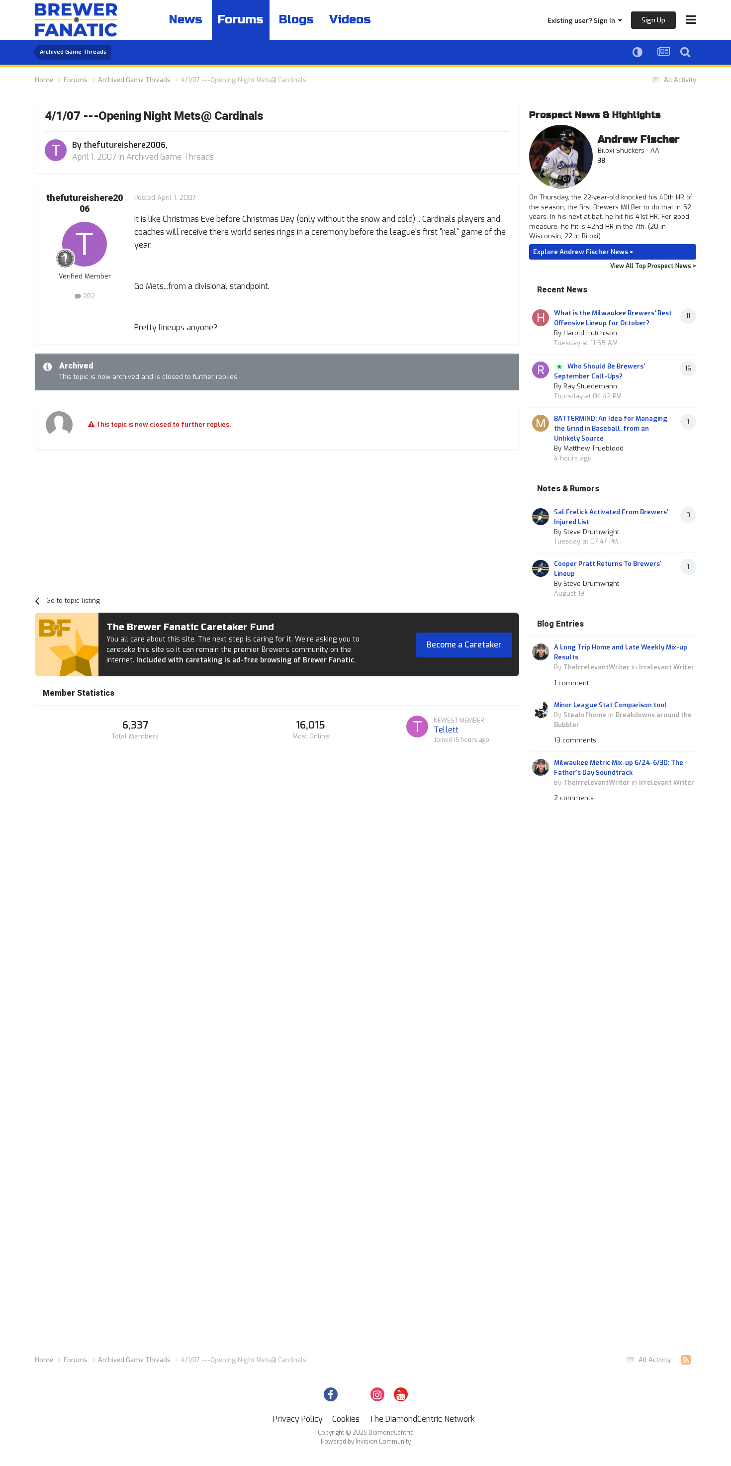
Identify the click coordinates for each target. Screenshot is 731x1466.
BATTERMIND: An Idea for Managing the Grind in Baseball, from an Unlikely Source (610, 428)
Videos (350, 19)
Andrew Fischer (639, 139)
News (185, 19)
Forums (241, 19)
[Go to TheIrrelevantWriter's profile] (540, 651)
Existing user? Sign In (583, 20)
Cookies (346, 1419)
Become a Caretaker (464, 645)
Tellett (446, 730)
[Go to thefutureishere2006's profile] (56, 150)
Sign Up (653, 20)
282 (88, 296)
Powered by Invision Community (366, 1442)
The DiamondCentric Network (422, 1419)
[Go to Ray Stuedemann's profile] (540, 370)
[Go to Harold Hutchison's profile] (540, 317)
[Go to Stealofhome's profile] (540, 709)
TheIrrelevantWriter (596, 667)
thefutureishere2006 (125, 145)
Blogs (296, 19)
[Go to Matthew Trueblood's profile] (540, 423)
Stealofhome (584, 715)
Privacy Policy (298, 1419)
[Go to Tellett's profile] (417, 726)
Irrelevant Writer (666, 667)
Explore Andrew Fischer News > (583, 252)
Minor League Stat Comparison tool (610, 705)
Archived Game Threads (170, 157)
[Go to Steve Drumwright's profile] (540, 516)
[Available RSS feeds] (686, 1360)
